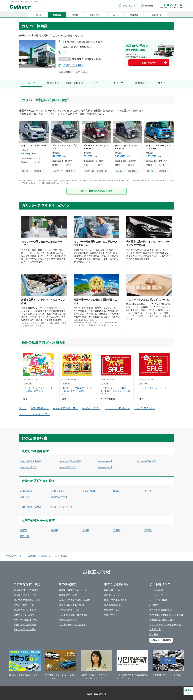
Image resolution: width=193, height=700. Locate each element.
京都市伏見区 (58, 491)
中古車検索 (37, 15)
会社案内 (153, 634)
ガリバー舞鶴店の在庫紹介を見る (96, 191)
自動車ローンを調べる (25, 614)
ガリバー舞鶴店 (105, 461)
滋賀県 (23, 530)
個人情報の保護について (161, 610)
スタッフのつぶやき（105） (34, 414)
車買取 (75, 15)
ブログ (161, 83)
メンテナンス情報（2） (117, 408)
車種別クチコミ (112, 610)
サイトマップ (156, 595)
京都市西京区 (89, 491)
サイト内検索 (156, 590)
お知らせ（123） (91, 408)
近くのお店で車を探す (25, 629)
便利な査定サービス (69, 610)
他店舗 (188, 690)
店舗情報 (140, 83)
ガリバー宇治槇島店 (146, 461)
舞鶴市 (116, 491)
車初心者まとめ (112, 590)
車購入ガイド (95, 15)
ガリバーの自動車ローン (26, 619)
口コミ (96, 83)
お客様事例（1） (40, 408)
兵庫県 (116, 530)
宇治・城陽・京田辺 (31, 506)
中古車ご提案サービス (25, 595)
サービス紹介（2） (144, 408)
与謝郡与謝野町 (59, 497)
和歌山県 (25, 536)
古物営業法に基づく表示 (161, 619)
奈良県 (148, 530)
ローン (116, 15)
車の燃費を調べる (113, 605)
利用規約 (153, 605)
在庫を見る (53, 83)
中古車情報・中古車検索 (26, 590)
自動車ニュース (112, 595)
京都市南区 (26, 491)
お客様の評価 (155, 15)
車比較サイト (111, 614)
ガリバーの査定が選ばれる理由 (74, 600)
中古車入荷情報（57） (65, 408)
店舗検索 (57, 15)
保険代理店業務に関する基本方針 (166, 614)
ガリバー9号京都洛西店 (70, 461)
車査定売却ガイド (68, 595)
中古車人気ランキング (25, 610)
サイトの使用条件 (158, 600)
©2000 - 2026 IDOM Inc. (96, 694)
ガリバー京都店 (105, 467)
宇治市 (148, 491)
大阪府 (85, 530)
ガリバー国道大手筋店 (30, 461)
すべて (23, 408)
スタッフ (118, 83)
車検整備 (134, 15)
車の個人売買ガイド (69, 619)
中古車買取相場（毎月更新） (73, 614)
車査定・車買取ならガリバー (73, 590)
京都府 (54, 530)
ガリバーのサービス (24, 605)
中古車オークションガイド (72, 624)
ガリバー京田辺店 (28, 467)
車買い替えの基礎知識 (25, 624)
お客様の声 (155, 629)
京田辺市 (25, 497)
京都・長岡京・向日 (62, 506)
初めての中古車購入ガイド (27, 600)
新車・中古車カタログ (115, 600)
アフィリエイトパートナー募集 (165, 624)
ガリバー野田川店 (67, 467)
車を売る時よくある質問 (71, 605)
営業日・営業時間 (73, 65)
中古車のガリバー (14, 556)
